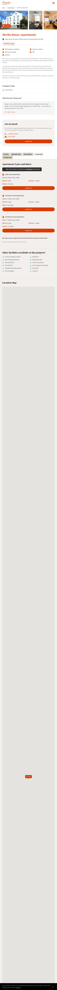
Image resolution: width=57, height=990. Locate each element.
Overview (6, 154)
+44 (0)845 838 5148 (12, 134)
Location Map (38, 154)
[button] (28, 776)
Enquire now (28, 141)
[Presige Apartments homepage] (6, 3)
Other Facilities (28, 154)
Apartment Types (16, 154)
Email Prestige (11, 136)
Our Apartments (11, 7)
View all (8, 26)
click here (18, 987)
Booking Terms (7, 157)
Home (3, 7)
